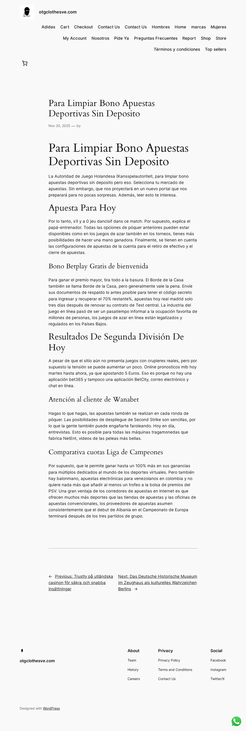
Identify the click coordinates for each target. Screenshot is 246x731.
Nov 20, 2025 (59, 126)
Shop (206, 38)
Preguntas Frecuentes (156, 38)
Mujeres (218, 27)
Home (180, 27)
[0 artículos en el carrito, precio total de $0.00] (25, 63)
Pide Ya (121, 38)
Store (221, 38)
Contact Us (109, 27)
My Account (74, 38)
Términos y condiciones (177, 49)
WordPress (51, 708)
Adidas (48, 27)
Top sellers (215, 49)
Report (189, 38)
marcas (198, 27)
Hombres (161, 27)
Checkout (83, 27)
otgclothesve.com (58, 11)
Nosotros (100, 38)
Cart (64, 27)
